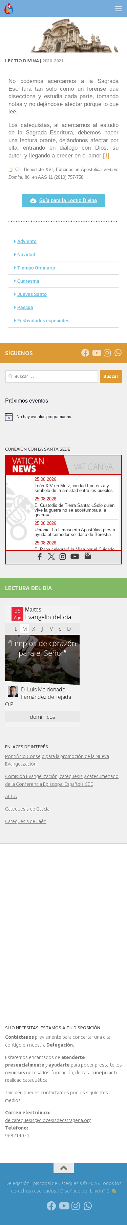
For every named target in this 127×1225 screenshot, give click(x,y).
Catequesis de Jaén (25, 821)
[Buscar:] (51, 376)
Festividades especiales (43, 320)
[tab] (35, 464)
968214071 (17, 1135)
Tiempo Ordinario (36, 268)
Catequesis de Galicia (27, 809)
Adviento (27, 241)
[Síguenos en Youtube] (96, 353)
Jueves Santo (32, 294)
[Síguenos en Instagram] (107, 353)
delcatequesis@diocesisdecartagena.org (48, 1120)
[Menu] (118, 8)
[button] (63, 241)
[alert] (63, 417)
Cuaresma (28, 281)
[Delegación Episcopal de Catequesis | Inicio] (10, 8)
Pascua (25, 307)
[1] (106, 155)
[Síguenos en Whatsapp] (118, 353)
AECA (11, 796)
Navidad (26, 254)
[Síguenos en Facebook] (85, 353)
